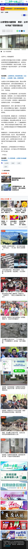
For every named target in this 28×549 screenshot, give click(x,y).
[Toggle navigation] (1, 1)
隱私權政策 (7, 546)
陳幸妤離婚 (14, 4)
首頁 (2, 4)
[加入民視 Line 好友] (14, 366)
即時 (7, 4)
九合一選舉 (23, 4)
